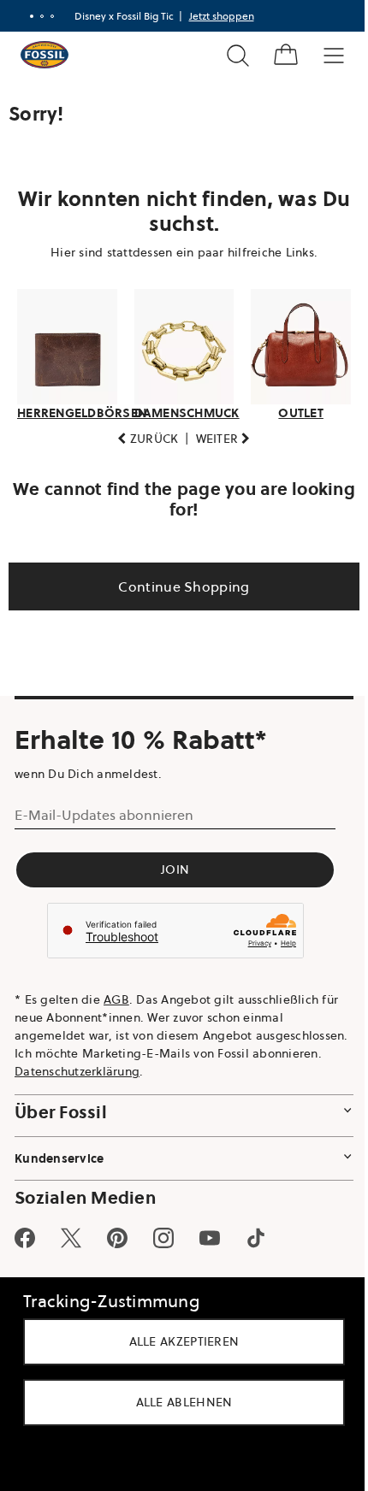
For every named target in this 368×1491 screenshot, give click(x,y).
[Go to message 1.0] (25, 16)
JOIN (175, 865)
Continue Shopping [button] (177, 581)
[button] (141, 434)
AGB (116, 994)
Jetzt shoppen (214, 16)
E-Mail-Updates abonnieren (104, 810)
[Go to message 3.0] (45, 16)
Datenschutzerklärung (184, 1066)
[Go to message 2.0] (35, 16)
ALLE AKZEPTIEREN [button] (177, 1341)
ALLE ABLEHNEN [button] (177, 1402)
